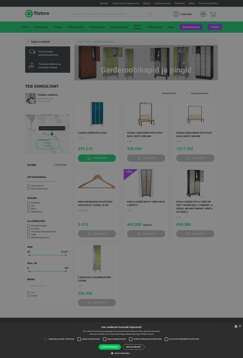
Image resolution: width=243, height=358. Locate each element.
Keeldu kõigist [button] (133, 347)
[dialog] (121, 179)
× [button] (240, 326)
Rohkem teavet (147, 334)
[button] (121, 353)
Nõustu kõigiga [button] (110, 347)
